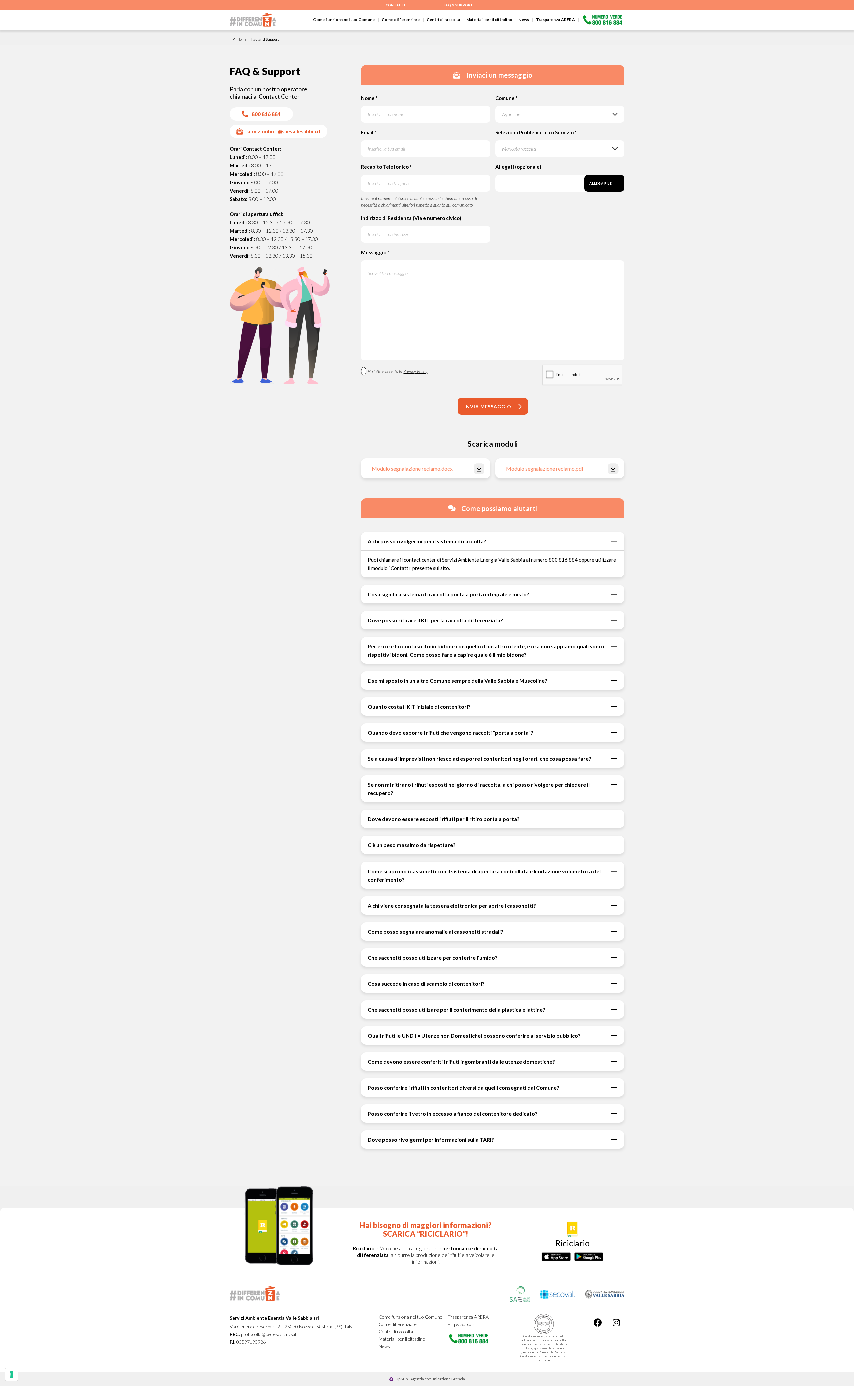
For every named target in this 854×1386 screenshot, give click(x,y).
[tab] (492, 541)
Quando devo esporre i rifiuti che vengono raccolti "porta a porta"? (450, 732)
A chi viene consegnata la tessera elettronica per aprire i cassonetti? (452, 905)
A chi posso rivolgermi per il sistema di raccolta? (427, 541)
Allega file (600, 183)
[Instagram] (616, 1322)
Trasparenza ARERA (555, 19)
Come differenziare (401, 19)
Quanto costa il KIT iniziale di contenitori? (419, 706)
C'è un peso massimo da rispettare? (412, 845)
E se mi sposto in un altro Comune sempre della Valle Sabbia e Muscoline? (457, 680)
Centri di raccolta (443, 19)
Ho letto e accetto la (397, 371)
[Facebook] (598, 1322)
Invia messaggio (487, 406)
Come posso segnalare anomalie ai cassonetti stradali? (435, 931)
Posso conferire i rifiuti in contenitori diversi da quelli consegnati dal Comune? (463, 1087)
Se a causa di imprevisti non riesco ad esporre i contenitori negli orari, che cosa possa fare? (479, 758)
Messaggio (375, 252)
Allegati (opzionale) (518, 167)
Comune (506, 98)
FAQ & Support (458, 5)
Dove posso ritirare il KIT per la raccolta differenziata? (435, 620)
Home (241, 39)
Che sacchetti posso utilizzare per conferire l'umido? (433, 957)
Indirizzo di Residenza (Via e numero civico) (411, 218)
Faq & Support (462, 1324)
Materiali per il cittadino (489, 19)
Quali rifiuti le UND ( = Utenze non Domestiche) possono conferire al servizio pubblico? (474, 1035)
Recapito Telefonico (386, 167)
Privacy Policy (415, 371)
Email (368, 132)
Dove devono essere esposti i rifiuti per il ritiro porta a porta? (444, 819)
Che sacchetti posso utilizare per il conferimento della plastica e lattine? (456, 1009)
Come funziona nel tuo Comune (344, 19)
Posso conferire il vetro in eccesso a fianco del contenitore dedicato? (453, 1113)
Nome (369, 98)
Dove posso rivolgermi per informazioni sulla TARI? (431, 1139)
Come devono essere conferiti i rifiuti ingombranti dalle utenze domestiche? (461, 1061)
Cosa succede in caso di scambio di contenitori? (426, 983)
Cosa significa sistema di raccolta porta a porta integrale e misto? (448, 594)
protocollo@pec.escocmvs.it (269, 1334)
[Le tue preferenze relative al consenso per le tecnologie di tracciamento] (11, 1374)
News (523, 19)
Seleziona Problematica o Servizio (536, 132)
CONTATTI (395, 5)
